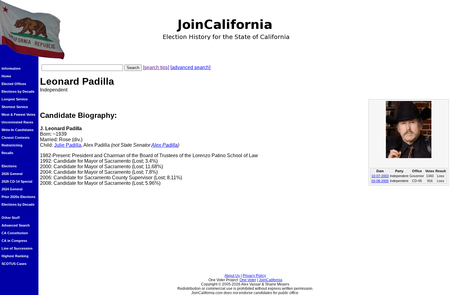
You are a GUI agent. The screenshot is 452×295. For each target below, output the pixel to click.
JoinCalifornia (270, 280)
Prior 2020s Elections (18, 197)
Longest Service (15, 99)
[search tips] (156, 67)
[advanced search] (190, 67)
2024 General (12, 189)
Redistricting (12, 145)
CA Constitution (15, 233)
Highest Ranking (15, 256)
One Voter (248, 280)
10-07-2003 (380, 176)
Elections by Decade (18, 91)
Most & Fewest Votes (18, 114)
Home (6, 76)
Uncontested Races (17, 122)
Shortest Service (15, 107)
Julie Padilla (67, 145)
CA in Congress (14, 241)
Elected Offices (14, 84)
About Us (232, 276)
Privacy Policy (254, 276)
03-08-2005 (380, 181)
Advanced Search (16, 225)
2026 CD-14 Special (17, 181)
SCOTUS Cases (14, 264)
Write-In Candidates (18, 130)
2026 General (12, 174)
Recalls (7, 153)
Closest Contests (16, 137)
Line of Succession (17, 248)
